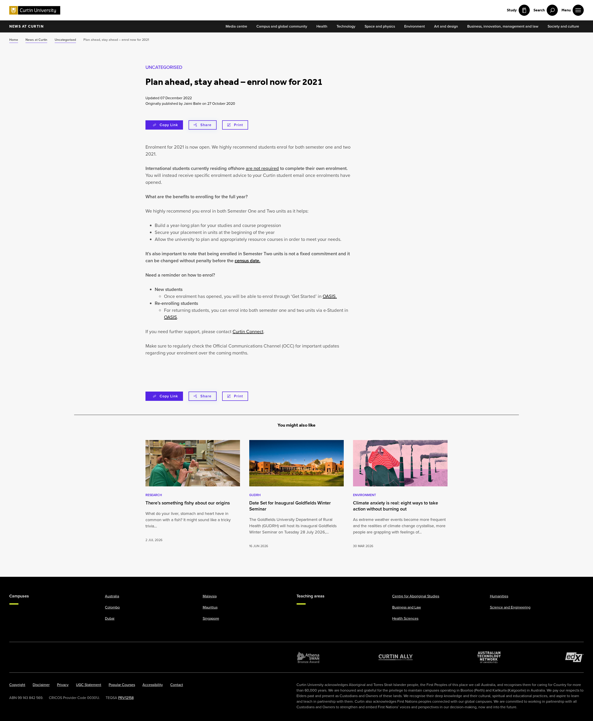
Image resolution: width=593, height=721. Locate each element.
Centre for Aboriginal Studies (415, 596)
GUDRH (255, 495)
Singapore (211, 618)
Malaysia (210, 596)
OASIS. (330, 296)
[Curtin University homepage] (34, 10)
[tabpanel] (192, 494)
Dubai (109, 618)
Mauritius (210, 607)
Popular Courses (122, 684)
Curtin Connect (248, 331)
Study (512, 10)
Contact (176, 684)
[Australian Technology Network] (489, 657)
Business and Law (406, 607)
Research (153, 495)
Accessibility (152, 684)
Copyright (17, 684)
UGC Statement (88, 684)
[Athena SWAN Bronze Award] (308, 657)
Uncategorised (163, 67)
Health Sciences (405, 618)
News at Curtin (26, 26)
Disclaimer (41, 684)
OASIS (170, 317)
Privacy (63, 684)
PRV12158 (126, 697)
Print (238, 125)
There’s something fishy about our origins (187, 503)
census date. (247, 260)
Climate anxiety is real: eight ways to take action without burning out (395, 506)
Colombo (112, 607)
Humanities (499, 596)
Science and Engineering (510, 607)
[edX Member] (574, 657)
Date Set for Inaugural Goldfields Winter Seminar (290, 506)
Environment (364, 495)
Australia (112, 596)
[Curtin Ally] (396, 657)
